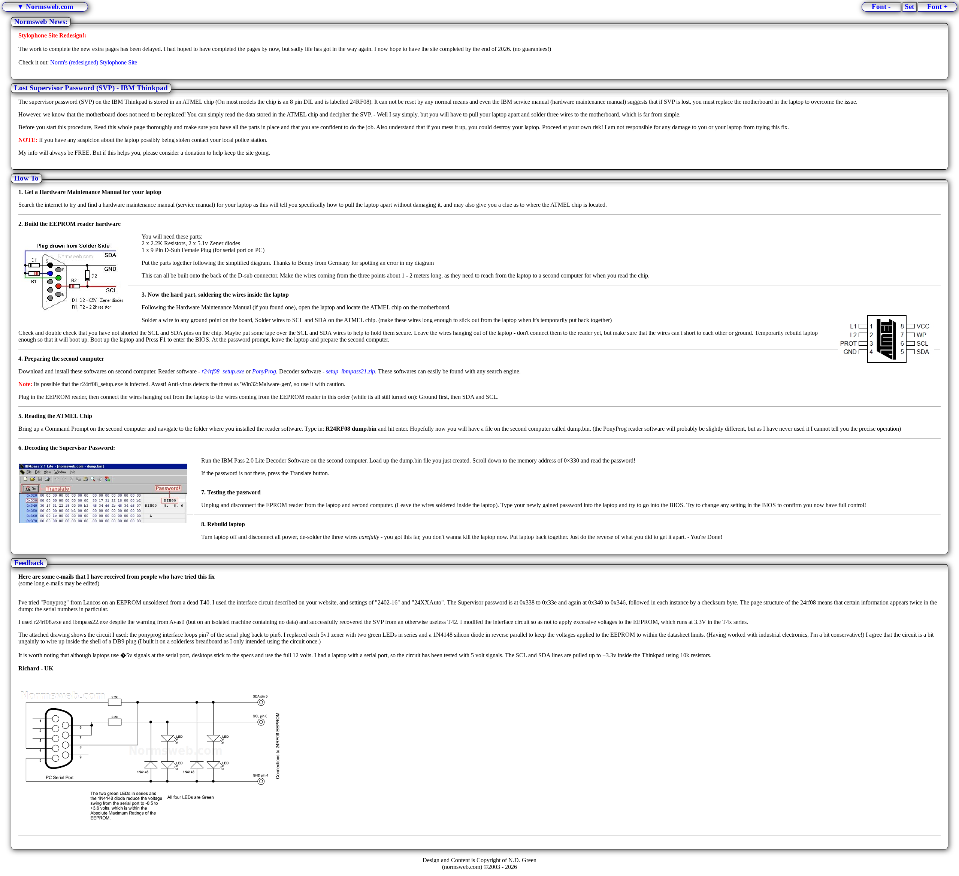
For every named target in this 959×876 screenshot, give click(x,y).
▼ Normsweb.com (45, 6)
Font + (937, 6)
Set (909, 6)
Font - (881, 6)
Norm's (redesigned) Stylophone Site (93, 62)
